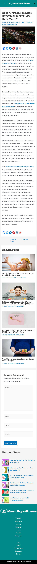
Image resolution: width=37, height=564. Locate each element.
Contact (18, 554)
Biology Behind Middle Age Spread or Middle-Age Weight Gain (18, 331)
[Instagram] (16, 48)
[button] (34, 3)
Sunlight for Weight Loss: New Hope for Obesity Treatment (17, 274)
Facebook (18, 521)
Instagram (18, 536)
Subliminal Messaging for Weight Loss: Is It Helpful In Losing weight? (17, 303)
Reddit (18, 533)
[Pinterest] (13, 48)
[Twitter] (7, 48)
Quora (18, 530)
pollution (14, 24)
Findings (29, 22)
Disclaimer (18, 551)
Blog (18, 542)
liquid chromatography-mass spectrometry (20, 166)
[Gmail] (20, 48)
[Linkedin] (10, 48)
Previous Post (12, 240)
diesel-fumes (6, 24)
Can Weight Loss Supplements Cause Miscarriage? (18, 360)
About (18, 545)
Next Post (25, 240)
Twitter (18, 524)
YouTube (18, 518)
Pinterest (18, 527)
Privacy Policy (18, 548)
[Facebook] (3, 48)
